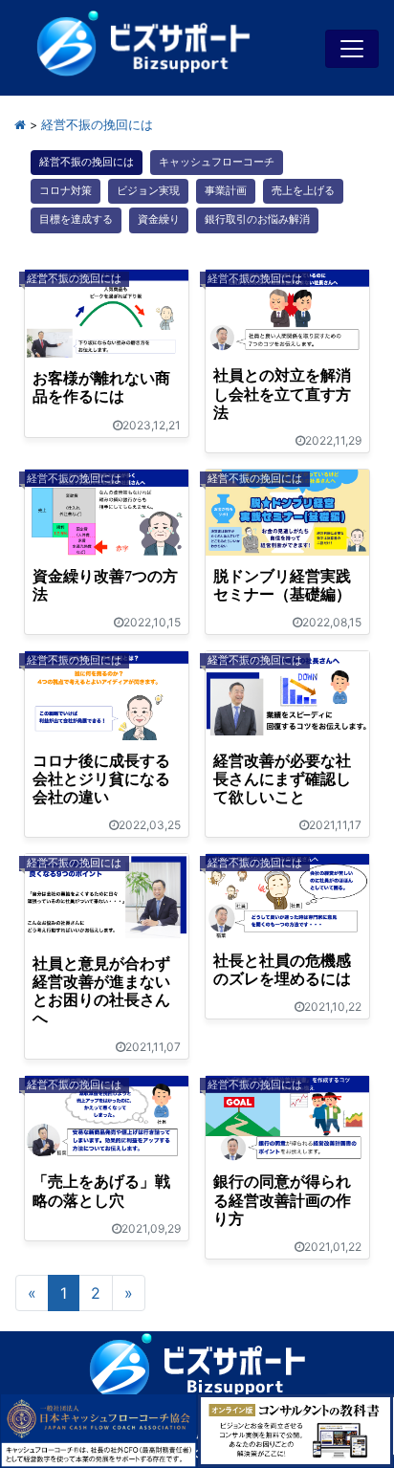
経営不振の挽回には (86, 162)
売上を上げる (303, 191)
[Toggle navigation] (352, 49)
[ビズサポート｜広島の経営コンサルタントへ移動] (20, 125)
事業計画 (226, 191)
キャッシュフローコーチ (216, 162)
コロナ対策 (65, 191)
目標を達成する (76, 219)
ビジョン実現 (148, 191)
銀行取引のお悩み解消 (257, 219)
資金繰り (159, 219)
